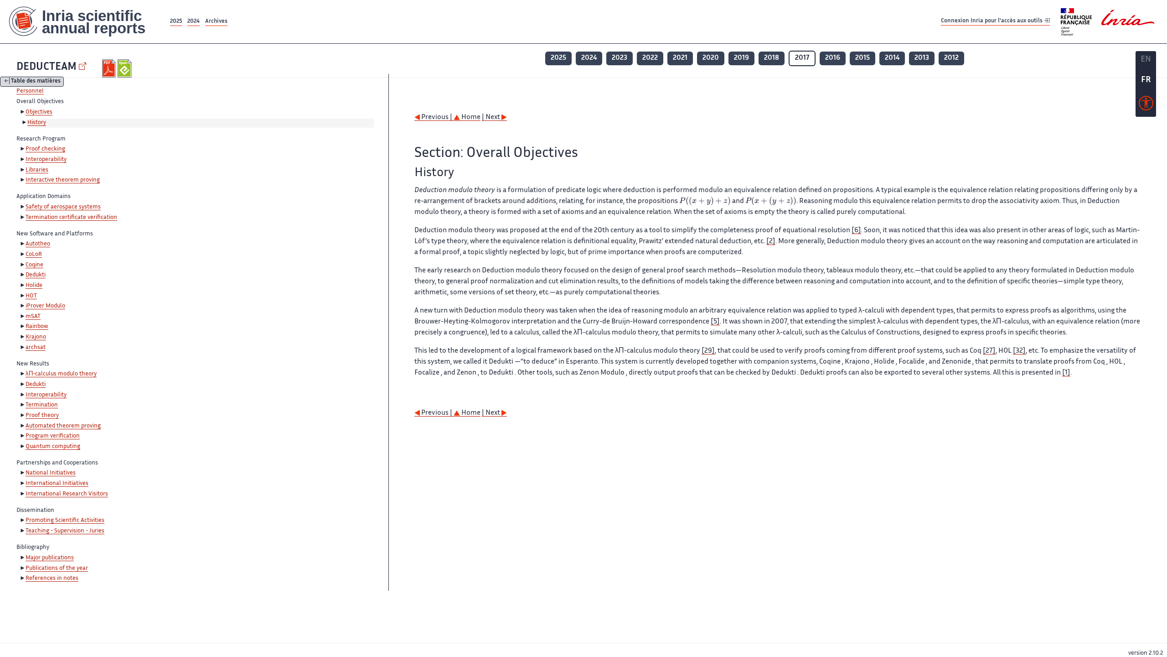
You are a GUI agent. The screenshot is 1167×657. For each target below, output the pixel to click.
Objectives (39, 112)
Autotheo (38, 244)
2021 (680, 58)
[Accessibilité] (1146, 105)
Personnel (30, 91)
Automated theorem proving (63, 426)
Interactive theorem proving (63, 180)
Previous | (437, 117)
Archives (216, 21)
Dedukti (36, 275)
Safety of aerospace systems (63, 207)
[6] (856, 231)
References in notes (52, 578)
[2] (770, 242)
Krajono (36, 337)
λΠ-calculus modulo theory (61, 374)
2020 (710, 58)
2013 (921, 58)
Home (470, 117)
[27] (989, 351)
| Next (491, 117)
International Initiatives (57, 483)
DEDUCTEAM (46, 67)
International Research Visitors (67, 494)
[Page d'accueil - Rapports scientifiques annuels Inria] (84, 22)
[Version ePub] (126, 68)
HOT (31, 296)
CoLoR (34, 254)
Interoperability (46, 159)
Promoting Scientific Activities (65, 520)
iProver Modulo (45, 306)
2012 (951, 58)
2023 (619, 58)
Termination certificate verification (71, 217)
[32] (1019, 351)
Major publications (50, 558)
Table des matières (36, 81)
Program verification (53, 436)
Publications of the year (57, 568)
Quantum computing (53, 446)
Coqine (34, 265)
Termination (42, 405)
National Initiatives (51, 473)
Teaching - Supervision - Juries (65, 531)
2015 (862, 58)
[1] (1066, 373)
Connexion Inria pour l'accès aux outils (992, 21)
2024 (193, 21)
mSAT (33, 316)
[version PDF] (110, 68)
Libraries (37, 170)
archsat (36, 347)
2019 (741, 58)
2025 (176, 21)
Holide (34, 285)
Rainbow (37, 326)
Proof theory (42, 415)
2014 (892, 58)
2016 (832, 58)
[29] (708, 351)
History (36, 122)
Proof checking (45, 149)
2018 (771, 58)
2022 (650, 58)
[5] (715, 322)
